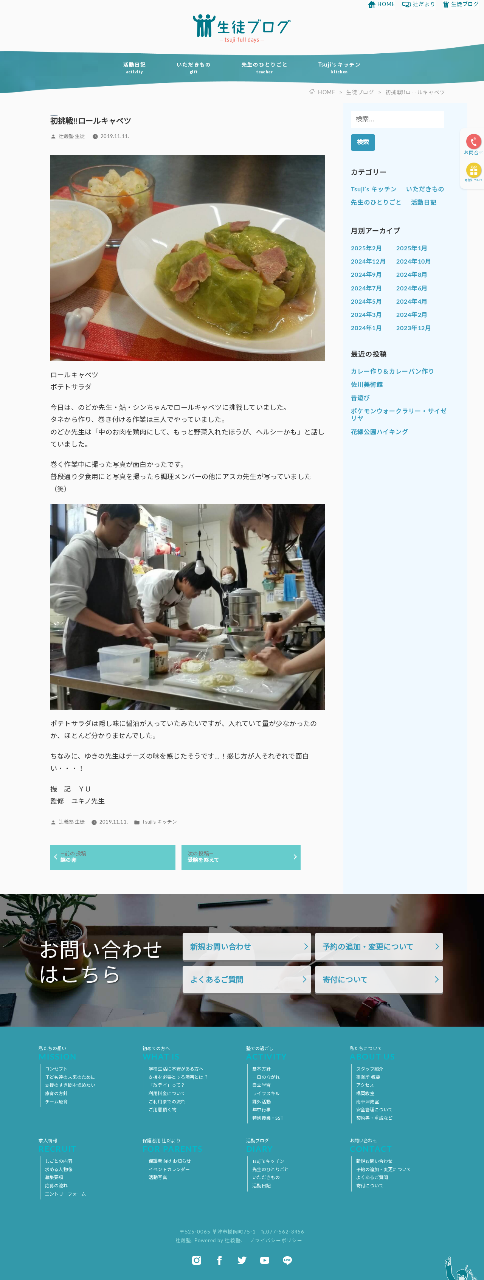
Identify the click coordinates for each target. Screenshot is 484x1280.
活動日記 (134, 68)
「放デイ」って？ (167, 1085)
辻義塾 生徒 (72, 136)
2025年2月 (366, 248)
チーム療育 (56, 1102)
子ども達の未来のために (70, 1077)
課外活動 (261, 1102)
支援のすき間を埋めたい (70, 1085)
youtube (264, 1260)
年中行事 (261, 1110)
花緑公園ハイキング (379, 432)
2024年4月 (412, 302)
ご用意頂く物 (162, 1110)
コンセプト (56, 1069)
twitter (242, 1260)
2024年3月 (366, 315)
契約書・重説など (374, 1118)
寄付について (474, 180)
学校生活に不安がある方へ (176, 1069)
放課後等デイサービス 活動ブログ (242, 25)
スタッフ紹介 (370, 1069)
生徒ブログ (465, 4)
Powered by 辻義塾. (219, 1240)
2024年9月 (366, 275)
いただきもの (194, 68)
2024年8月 (412, 275)
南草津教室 (367, 1102)
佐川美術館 (367, 385)
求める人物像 (59, 1169)
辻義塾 (184, 1240)
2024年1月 (366, 328)
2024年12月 (368, 262)
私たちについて (372, 1053)
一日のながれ (266, 1077)
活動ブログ (259, 1146)
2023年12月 (413, 328)
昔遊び (360, 398)
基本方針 (261, 1069)
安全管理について (374, 1110)
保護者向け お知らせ (170, 1161)
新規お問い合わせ (220, 947)
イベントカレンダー (169, 1169)
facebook (219, 1260)
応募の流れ (56, 1186)
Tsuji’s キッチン (339, 68)
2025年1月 (412, 248)
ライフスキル (266, 1093)
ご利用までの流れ (167, 1102)
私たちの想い (58, 1053)
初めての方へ (161, 1053)
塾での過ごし (266, 1053)
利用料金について (167, 1093)
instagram (196, 1260)
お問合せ (474, 152)
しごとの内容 (59, 1161)
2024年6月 (412, 288)
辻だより (424, 4)
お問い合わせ (371, 1146)
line (287, 1260)
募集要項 (54, 1177)
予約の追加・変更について (368, 947)
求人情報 (58, 1146)
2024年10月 (413, 262)
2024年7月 (366, 288)
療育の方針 (56, 1093)
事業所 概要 (368, 1077)
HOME (386, 4)
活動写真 (158, 1177)
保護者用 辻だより (173, 1146)
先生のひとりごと (265, 68)
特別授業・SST (267, 1118)
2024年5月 (366, 302)
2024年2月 (412, 315)
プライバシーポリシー (276, 1240)
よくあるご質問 (217, 980)
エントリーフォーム (65, 1194)
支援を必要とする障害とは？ (178, 1077)
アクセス (365, 1085)
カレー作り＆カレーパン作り (392, 372)
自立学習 (261, 1085)
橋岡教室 (365, 1093)
